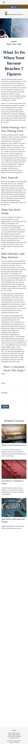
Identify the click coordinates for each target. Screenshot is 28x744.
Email (3, 383)
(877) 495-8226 (17, 736)
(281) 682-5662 (16, 734)
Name (3, 374)
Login (15, 7)
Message (4, 393)
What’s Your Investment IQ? (14, 445)
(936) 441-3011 (16, 733)
